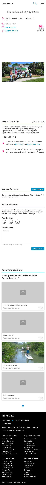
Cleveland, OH (7, 463)
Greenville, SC (7, 476)
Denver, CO (28, 466)
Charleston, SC (29, 463)
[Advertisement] (23, 46)
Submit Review (38, 249)
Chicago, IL (28, 470)
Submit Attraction (23, 427)
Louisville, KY (29, 452)
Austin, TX (28, 474)
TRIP (7, 3)
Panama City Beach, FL (32, 450)
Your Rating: (7, 218)
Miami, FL (27, 472)
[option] (23, 72)
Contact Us (20, 430)
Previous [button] (4, 72)
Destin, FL (28, 468)
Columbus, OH (7, 439)
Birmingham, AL (7, 441)
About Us (11, 427)
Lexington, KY (7, 461)
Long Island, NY (7, 466)
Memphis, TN (7, 452)
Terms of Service (8, 430)
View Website (10, 27)
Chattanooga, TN (8, 450)
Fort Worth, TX (7, 468)
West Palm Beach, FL (10, 454)
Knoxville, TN (6, 447)
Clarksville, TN (7, 445)
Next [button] (41, 72)
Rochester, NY (7, 474)
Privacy (35, 427)
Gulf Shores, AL (7, 443)
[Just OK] (11, 222)
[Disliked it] (17, 222)
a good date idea (33, 144)
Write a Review (37, 189)
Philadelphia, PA (30, 476)
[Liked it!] (4, 222)
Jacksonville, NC (30, 454)
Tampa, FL (28, 441)
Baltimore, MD (7, 472)
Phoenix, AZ (28, 447)
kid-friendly (19, 144)
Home (4, 427)
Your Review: (7, 228)
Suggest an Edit (11, 31)
